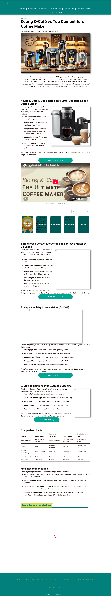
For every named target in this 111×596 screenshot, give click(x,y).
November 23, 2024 (33, 557)
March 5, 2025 (52, 522)
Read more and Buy (55, 160)
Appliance (44, 8)
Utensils (32, 8)
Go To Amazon (58, 12)
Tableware (69, 8)
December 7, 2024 (53, 537)
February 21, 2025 (74, 522)
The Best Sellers (85, 8)
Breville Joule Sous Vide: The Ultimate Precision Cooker (34, 544)
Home (22, 8)
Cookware (56, 8)
